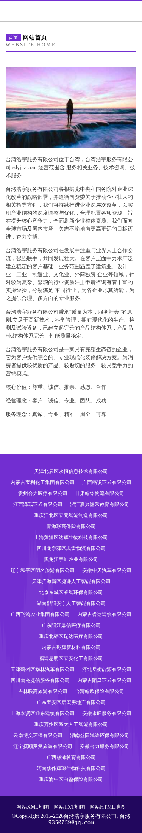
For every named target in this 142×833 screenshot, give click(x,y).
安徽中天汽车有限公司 (106, 570)
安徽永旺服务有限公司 (106, 713)
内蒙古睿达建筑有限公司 (104, 614)
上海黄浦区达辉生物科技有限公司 (71, 537)
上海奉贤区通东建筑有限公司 (43, 713)
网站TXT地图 (69, 807)
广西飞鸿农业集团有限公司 (40, 614)
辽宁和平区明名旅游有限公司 (43, 570)
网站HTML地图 (107, 807)
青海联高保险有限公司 (71, 526)
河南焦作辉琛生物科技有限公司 (71, 768)
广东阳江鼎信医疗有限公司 (71, 625)
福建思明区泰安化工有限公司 (71, 658)
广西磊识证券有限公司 (106, 482)
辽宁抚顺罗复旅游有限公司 (42, 746)
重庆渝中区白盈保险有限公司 (71, 779)
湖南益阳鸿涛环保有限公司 (99, 735)
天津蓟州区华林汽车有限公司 (43, 669)
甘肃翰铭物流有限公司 (99, 493)
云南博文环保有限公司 (37, 735)
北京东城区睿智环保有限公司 (71, 592)
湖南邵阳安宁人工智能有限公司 (71, 603)
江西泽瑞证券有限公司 (37, 504)
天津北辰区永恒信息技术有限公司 (71, 471)
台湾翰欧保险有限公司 (99, 691)
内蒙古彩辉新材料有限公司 (71, 647)
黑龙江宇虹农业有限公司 (71, 559)
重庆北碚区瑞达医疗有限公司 (71, 636)
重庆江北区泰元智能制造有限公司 (71, 515)
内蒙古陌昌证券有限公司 (104, 680)
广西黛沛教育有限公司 (71, 757)
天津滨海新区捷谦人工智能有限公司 (71, 581)
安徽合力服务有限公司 (104, 746)
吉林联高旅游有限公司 (42, 691)
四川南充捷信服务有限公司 (40, 680)
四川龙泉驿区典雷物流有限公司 (71, 548)
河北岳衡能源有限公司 (106, 669)
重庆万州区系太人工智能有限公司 (71, 724)
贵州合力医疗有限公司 (42, 493)
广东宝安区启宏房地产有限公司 (71, 702)
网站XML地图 (32, 807)
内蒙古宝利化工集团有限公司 (43, 482)
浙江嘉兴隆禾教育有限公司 (99, 504)
